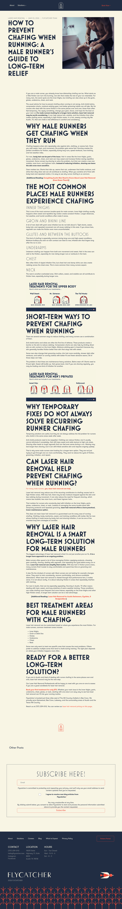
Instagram (12, 856)
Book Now (106, 5)
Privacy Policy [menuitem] (67, 838)
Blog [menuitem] (40, 838)
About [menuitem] (10, 838)
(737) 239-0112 (13, 851)
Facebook (12, 858)
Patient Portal (105, 839)
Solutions (21, 5)
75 (56, 690)
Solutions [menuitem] (20, 838)
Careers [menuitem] (31, 838)
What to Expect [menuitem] (52, 838)
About (12, 5)
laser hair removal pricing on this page (77, 706)
